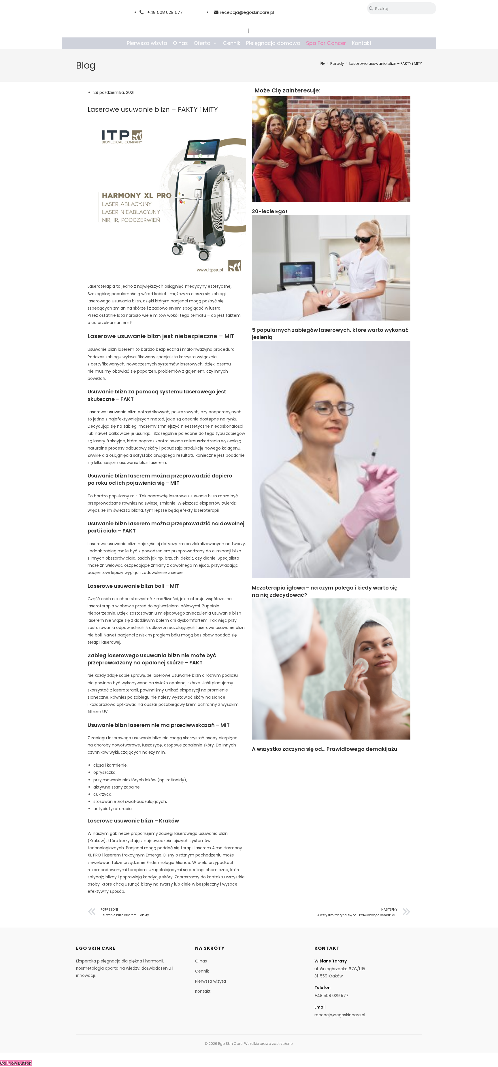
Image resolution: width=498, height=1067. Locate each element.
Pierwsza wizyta (147, 43)
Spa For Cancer (326, 43)
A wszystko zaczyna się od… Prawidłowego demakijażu (324, 749)
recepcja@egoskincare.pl (247, 12)
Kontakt (361, 43)
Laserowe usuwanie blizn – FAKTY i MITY (385, 63)
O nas (180, 43)
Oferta (202, 43)
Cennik (231, 43)
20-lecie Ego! (269, 211)
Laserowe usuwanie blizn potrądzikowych (128, 412)
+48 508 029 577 (165, 12)
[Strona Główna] (322, 63)
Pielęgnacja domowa (273, 43)
